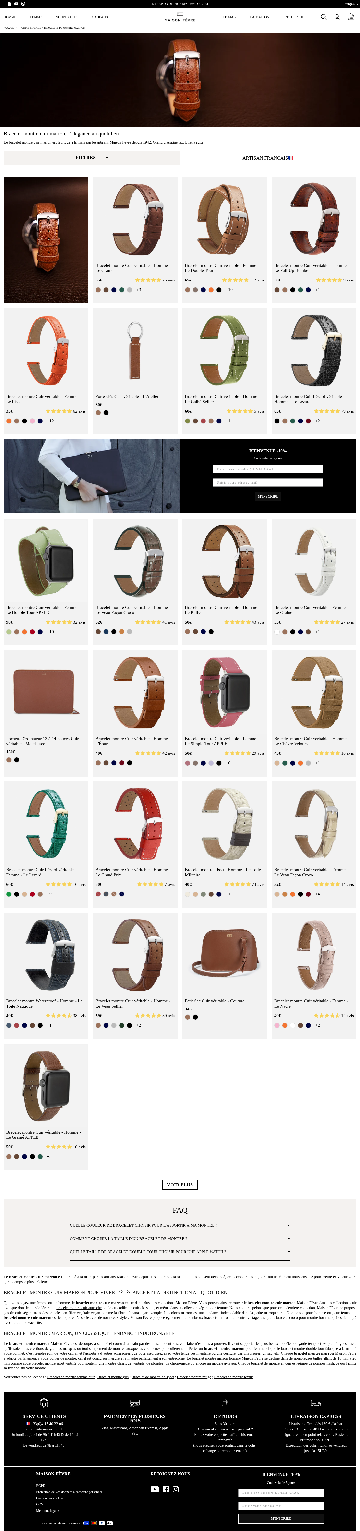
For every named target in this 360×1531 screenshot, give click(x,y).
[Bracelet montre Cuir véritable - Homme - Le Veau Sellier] (135, 955)
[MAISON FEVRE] (180, 17)
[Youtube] (16, 4)
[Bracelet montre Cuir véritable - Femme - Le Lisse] (46, 350)
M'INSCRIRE (268, 496)
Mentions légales (47, 1511)
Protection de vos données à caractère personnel (69, 1492)
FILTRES (86, 157)
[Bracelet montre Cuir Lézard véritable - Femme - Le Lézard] (46, 823)
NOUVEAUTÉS (67, 17)
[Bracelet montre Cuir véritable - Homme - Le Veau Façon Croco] (135, 561)
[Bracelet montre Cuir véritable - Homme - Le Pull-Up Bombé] (314, 219)
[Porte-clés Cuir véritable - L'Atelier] (135, 350)
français (350, 4)
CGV (39, 1504)
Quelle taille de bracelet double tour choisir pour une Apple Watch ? (148, 1252)
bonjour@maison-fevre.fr (44, 1429)
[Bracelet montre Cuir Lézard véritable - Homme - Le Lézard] (314, 350)
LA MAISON (259, 17)
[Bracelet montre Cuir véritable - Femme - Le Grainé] (314, 561)
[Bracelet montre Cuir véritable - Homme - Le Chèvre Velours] (314, 692)
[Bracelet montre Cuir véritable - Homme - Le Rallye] (224, 561)
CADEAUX (100, 17)
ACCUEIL (9, 27)
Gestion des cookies (49, 1498)
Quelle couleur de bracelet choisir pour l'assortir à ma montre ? (143, 1225)
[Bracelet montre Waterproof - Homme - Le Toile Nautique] (46, 955)
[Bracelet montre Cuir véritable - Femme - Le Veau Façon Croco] (314, 823)
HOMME (10, 17)
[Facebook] (9, 4)
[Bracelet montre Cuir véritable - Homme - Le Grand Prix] (135, 823)
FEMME (36, 17)
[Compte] (337, 17)
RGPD (40, 1486)
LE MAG (229, 17)
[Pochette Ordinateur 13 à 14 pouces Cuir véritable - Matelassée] (46, 692)
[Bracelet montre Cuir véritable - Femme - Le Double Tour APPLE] (46, 561)
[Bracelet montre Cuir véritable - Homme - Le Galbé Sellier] (224, 350)
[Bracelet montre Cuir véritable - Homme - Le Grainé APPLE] (46, 1086)
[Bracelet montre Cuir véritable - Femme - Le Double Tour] (224, 219)
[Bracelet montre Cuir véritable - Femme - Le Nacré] (314, 955)
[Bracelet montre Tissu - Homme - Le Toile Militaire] (224, 823)
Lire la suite (194, 142)
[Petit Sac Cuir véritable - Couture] (224, 955)
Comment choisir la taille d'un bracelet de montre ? (128, 1239)
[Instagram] (23, 4)
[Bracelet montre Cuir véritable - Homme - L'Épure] (135, 692)
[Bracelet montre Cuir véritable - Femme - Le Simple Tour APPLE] (224, 692)
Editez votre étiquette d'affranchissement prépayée (225, 1437)
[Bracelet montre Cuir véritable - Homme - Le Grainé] (135, 219)
